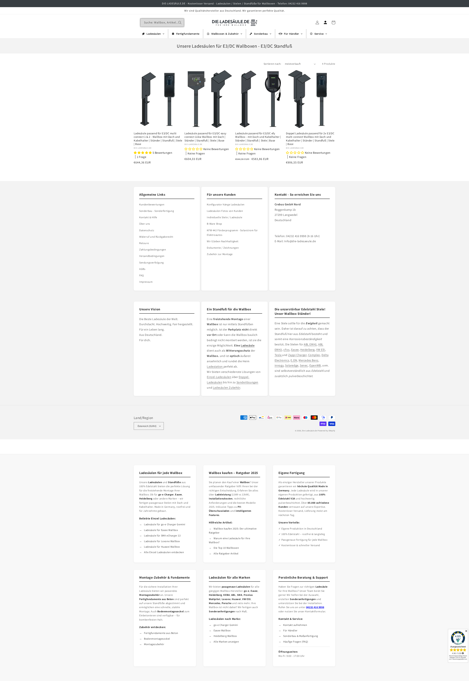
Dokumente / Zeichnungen (223, 247)
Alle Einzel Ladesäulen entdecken (164, 552)
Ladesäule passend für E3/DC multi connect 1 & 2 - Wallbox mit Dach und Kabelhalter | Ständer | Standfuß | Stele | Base (158, 139)
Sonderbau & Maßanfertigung (300, 636)
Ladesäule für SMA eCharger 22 (162, 535)
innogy (279, 365)
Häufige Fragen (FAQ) (295, 641)
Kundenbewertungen (151, 204)
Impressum (146, 281)
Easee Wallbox (222, 630)
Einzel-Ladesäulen (219, 377)
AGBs (142, 269)
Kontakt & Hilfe (148, 217)
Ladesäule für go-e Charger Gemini (164, 524)
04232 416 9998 (315, 607)
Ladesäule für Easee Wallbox (161, 530)
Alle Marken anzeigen (226, 641)
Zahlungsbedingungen (152, 249)
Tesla (278, 355)
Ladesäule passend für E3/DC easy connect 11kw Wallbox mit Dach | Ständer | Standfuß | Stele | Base (205, 137)
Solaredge (291, 365)
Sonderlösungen (247, 382)
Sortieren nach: (272, 63)
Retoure (144, 243)
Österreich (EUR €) (147, 426)
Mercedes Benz (308, 360)
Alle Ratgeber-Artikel (226, 553)
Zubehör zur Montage (219, 254)
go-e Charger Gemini (226, 625)
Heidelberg (307, 350)
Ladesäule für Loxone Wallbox (162, 541)
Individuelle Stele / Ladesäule (224, 217)
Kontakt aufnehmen (295, 625)
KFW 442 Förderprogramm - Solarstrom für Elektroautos (232, 233)
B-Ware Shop (214, 223)
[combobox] (162, 23)
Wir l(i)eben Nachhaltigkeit (222, 241)
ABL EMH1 (310, 344)
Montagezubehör (154, 644)
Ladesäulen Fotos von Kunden (225, 211)
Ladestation (215, 366)
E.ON (294, 360)
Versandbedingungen (152, 256)
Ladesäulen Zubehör (226, 388)
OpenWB (315, 365)
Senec (304, 365)
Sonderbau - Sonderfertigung (156, 211)
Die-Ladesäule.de (309, 430)
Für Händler (290, 630)
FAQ (141, 275)
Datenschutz (146, 230)
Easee (295, 350)
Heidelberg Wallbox (225, 636)
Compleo (314, 355)
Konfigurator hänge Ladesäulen (225, 204)
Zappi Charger (297, 355)
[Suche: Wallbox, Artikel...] (180, 23)
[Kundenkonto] (325, 23)
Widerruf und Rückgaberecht (156, 236)
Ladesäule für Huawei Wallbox (162, 546)
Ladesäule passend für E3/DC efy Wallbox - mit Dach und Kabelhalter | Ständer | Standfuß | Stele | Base (258, 137)
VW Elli (320, 350)
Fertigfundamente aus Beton (161, 633)
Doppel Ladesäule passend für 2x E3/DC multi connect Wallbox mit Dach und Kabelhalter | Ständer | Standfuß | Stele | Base (310, 139)
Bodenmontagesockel (157, 638)
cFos (286, 350)
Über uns (144, 223)
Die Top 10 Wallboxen (226, 547)
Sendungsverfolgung (151, 262)
